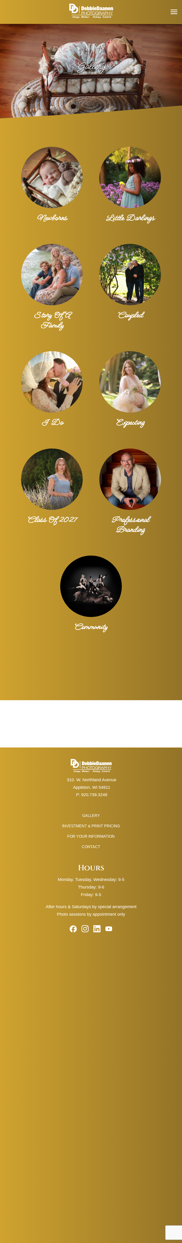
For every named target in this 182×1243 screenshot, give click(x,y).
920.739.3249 (94, 794)
